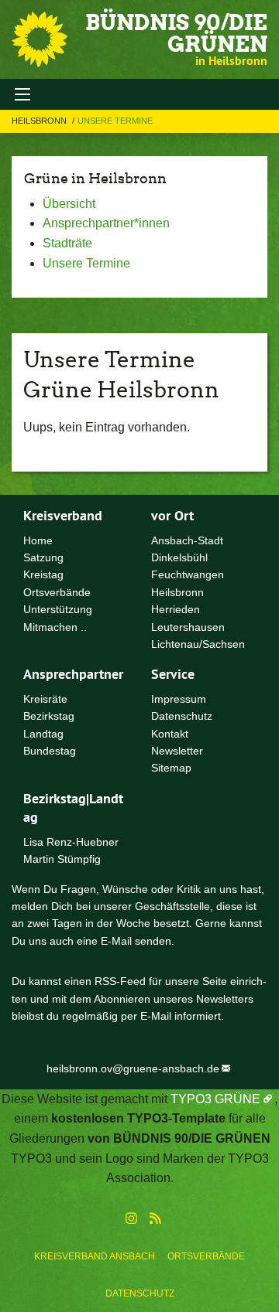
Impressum (178, 699)
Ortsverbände (206, 1256)
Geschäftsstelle (172, 906)
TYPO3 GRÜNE (215, 1099)
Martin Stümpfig (62, 859)
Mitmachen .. (55, 627)
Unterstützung (57, 609)
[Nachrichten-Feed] (155, 1219)
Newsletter (177, 751)
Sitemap (171, 768)
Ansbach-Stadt (187, 540)
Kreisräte (45, 699)
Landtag (43, 734)
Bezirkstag (48, 716)
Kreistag (43, 574)
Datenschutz (139, 1293)
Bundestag (49, 751)
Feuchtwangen (187, 574)
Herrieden (175, 609)
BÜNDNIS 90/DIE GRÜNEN (176, 33)
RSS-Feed (120, 981)
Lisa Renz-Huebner (71, 842)
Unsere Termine (115, 120)
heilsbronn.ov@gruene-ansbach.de (132, 1068)
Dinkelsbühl (179, 557)
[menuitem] (94, 1256)
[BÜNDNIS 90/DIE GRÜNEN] (39, 39)
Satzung (43, 557)
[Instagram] (131, 1219)
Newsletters (224, 999)
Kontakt (169, 734)
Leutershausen (188, 627)
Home (38, 540)
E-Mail (116, 941)
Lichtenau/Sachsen (198, 644)
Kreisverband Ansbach (94, 1256)
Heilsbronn (40, 120)
